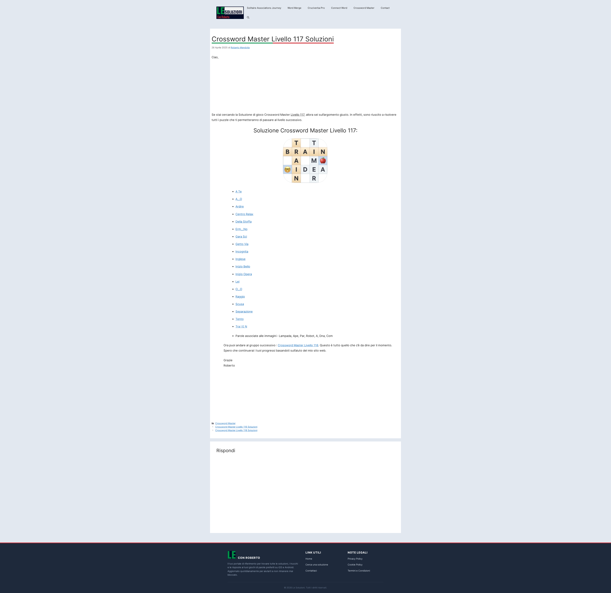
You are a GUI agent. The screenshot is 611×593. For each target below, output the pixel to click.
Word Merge (294, 7)
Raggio (240, 296)
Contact (385, 7)
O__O (238, 289)
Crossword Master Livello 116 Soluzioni (236, 426)
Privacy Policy (355, 558)
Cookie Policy (355, 564)
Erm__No (241, 229)
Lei (237, 281)
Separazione (244, 311)
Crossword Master (364, 7)
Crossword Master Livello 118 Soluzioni (236, 430)
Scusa (239, 304)
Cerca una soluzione (317, 564)
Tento (239, 319)
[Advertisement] (305, 86)
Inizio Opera (243, 274)
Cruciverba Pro (316, 7)
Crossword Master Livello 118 (298, 345)
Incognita (241, 251)
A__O (238, 199)
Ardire (239, 206)
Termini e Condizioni (359, 570)
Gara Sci (241, 236)
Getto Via (241, 244)
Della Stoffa (243, 221)
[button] (248, 17)
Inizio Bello (242, 266)
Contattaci (311, 570)
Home (309, 558)
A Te (238, 191)
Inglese (240, 259)
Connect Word (339, 7)
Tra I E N (241, 326)
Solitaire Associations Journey (264, 7)
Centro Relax (244, 214)
